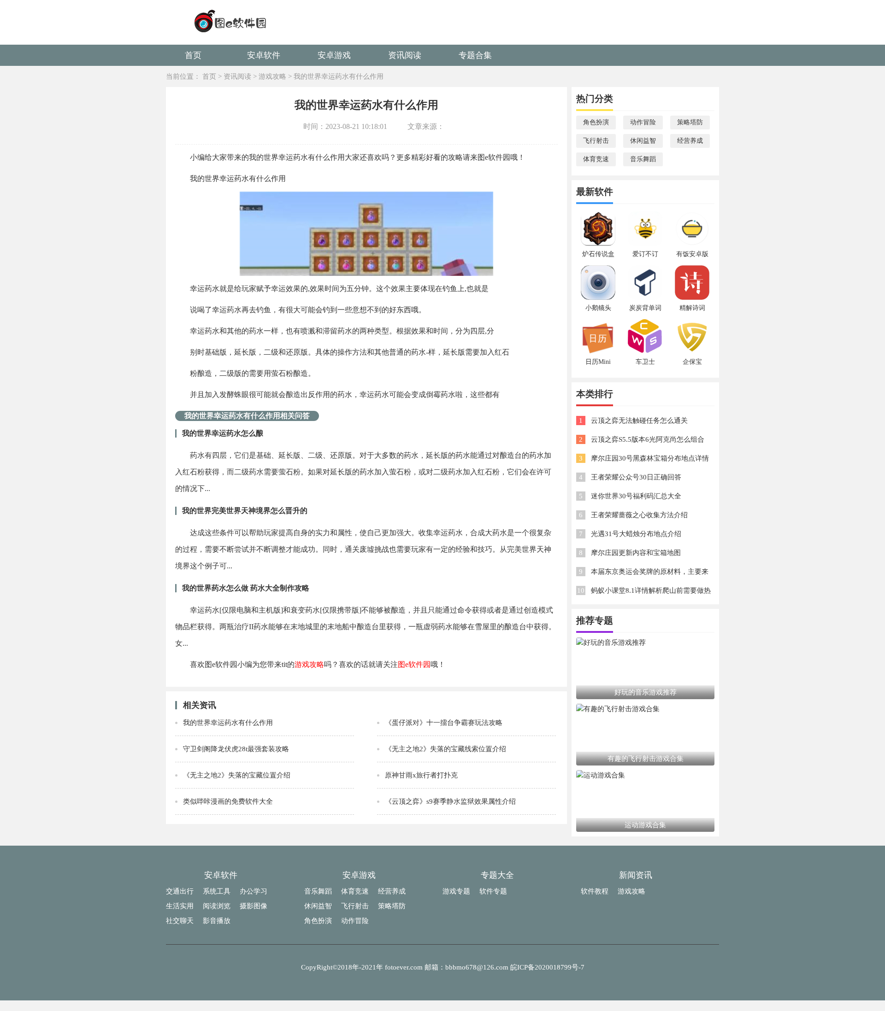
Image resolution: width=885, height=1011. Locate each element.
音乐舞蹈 (643, 159)
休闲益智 (643, 140)
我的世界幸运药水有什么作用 (339, 76)
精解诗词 (692, 307)
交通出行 (180, 891)
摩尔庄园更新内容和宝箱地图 (636, 552)
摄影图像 (253, 906)
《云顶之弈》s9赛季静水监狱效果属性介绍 (450, 801)
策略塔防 (690, 122)
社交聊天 (180, 920)
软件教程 (594, 891)
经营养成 (690, 140)
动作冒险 (643, 122)
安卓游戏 (334, 55)
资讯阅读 (404, 55)
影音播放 (216, 920)
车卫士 (645, 361)
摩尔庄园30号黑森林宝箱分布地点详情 (650, 458)
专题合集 (475, 55)
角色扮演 (596, 122)
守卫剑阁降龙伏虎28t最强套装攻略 (236, 749)
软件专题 (493, 891)
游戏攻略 (272, 76)
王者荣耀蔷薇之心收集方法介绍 (639, 515)
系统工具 (216, 891)
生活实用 (180, 906)
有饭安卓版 (692, 254)
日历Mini (598, 361)
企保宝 (692, 361)
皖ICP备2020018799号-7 (547, 967)
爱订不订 (645, 254)
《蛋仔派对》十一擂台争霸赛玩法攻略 (443, 722)
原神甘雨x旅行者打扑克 (421, 775)
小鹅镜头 (598, 307)
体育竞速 (596, 159)
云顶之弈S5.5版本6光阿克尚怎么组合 (647, 439)
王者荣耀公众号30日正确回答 (636, 477)
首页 (193, 55)
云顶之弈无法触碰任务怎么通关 (639, 420)
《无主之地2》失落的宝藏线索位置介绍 (445, 749)
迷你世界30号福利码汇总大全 (636, 496)
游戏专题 (456, 891)
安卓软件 (263, 55)
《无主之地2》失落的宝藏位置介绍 (236, 775)
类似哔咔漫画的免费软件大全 (228, 801)
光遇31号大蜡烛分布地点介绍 (636, 534)
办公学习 (253, 891)
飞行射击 (596, 140)
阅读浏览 (216, 906)
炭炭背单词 (645, 307)
